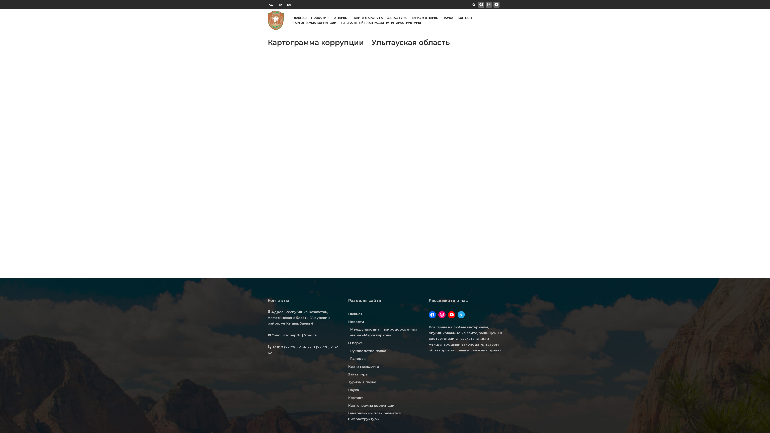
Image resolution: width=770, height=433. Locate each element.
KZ (270, 4)
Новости (356, 322)
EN (289, 4)
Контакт (465, 17)
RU (280, 4)
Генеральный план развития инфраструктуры (381, 22)
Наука (448, 17)
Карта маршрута (368, 17)
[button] (328, 18)
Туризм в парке (424, 17)
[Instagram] (442, 314)
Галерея (358, 359)
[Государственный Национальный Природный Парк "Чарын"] (277, 20)
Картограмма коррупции (314, 22)
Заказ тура (397, 17)
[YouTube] (451, 314)
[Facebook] (432, 314)
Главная (300, 17)
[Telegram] (461, 314)
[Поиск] (473, 4)
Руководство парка (368, 351)
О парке (355, 343)
